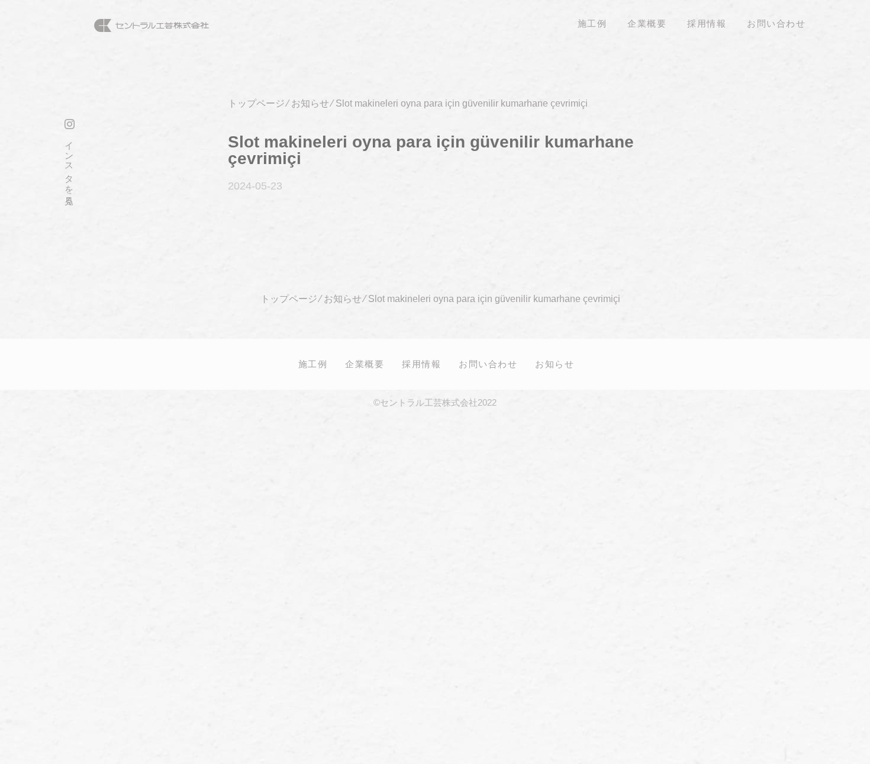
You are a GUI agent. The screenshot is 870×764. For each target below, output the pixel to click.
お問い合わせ (488, 363)
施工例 (313, 363)
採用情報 (421, 363)
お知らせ (554, 363)
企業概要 (364, 363)
